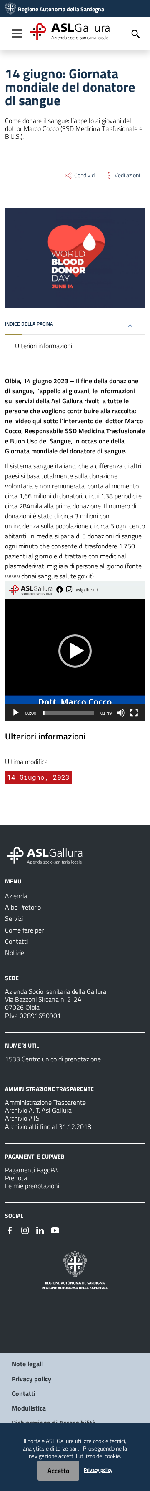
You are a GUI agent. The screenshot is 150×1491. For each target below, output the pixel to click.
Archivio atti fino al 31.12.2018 (48, 1126)
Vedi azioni (126, 175)
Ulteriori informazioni (43, 346)
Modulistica (29, 1408)
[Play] (16, 713)
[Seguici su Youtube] (55, 1229)
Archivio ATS (22, 1118)
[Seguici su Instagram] (25, 1229)
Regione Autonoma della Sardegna (61, 9)
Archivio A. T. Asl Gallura (38, 1110)
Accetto (58, 1471)
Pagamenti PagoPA (31, 1170)
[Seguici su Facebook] (10, 1229)
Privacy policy (31, 1379)
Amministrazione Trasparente (45, 1102)
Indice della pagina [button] (29, 324)
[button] (75, 651)
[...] (48, 854)
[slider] (68, 713)
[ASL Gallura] (10, 9)
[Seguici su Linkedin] (40, 1229)
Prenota (16, 1178)
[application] (75, 651)
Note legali (27, 1364)
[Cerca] (136, 34)
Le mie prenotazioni (32, 1186)
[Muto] (121, 713)
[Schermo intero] (134, 713)
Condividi (84, 175)
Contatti (23, 1393)
